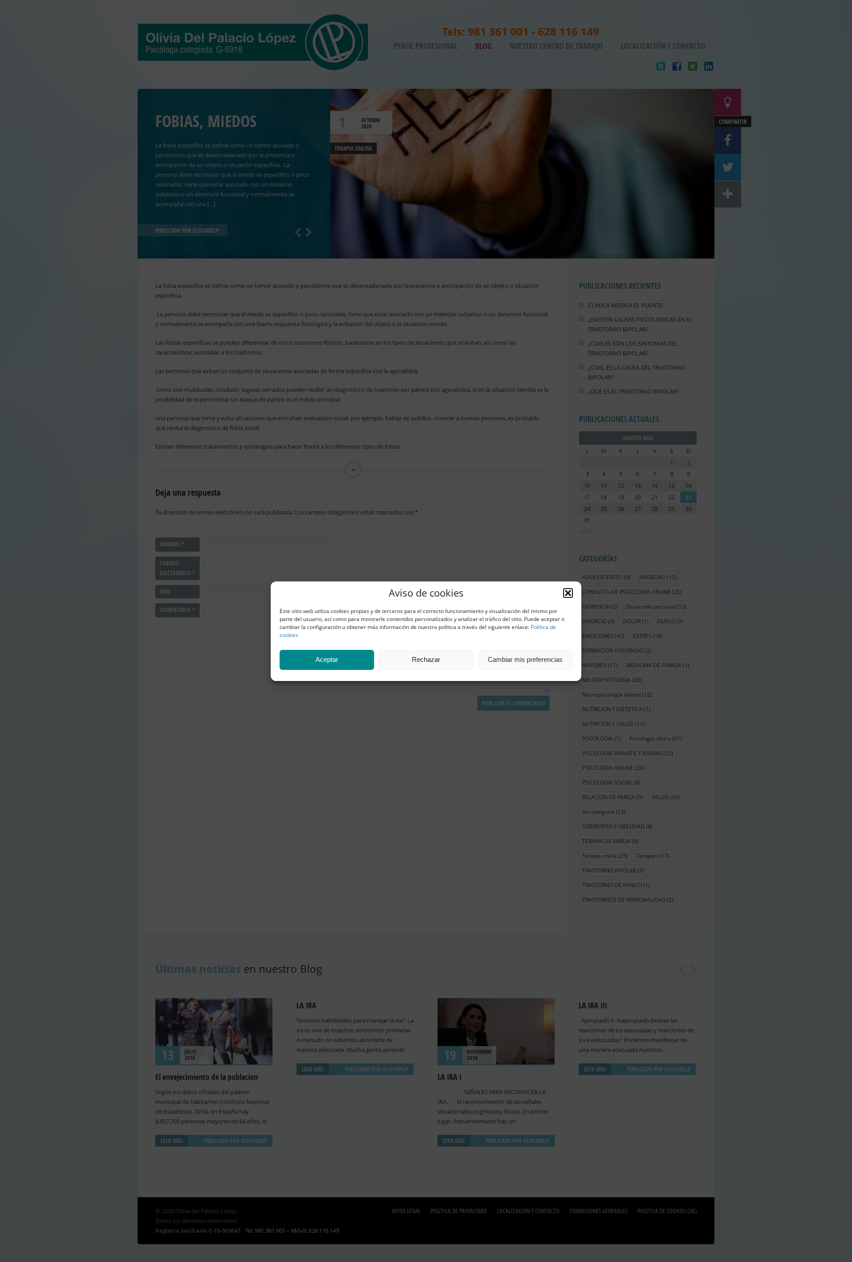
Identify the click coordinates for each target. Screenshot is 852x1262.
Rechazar (426, 659)
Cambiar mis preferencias (525, 659)
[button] (568, 593)
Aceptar (327, 659)
